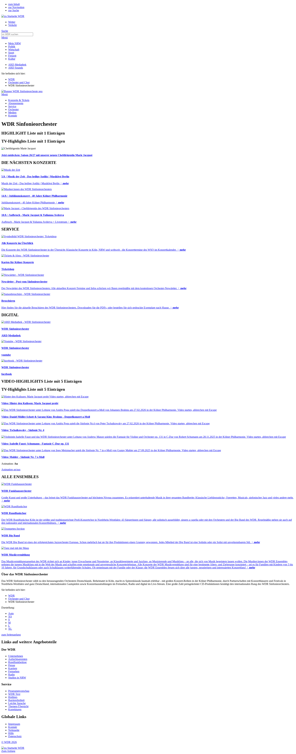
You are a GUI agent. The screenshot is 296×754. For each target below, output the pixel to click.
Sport (11, 52)
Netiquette (13, 730)
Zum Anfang (8, 751)
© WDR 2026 (9, 742)
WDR (11, 79)
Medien (12, 112)
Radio (11, 674)
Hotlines (12, 697)
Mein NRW (14, 43)
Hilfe (11, 733)
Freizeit (12, 55)
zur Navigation (16, 7)
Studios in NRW (17, 677)
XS (10, 616)
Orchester (13, 109)
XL (10, 628)
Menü (4, 37)
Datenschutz (15, 736)
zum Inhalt (14, 4)
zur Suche (13, 10)
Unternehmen (15, 656)
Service (12, 106)
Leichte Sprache (17, 703)
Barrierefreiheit (16, 700)
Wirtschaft (13, 49)
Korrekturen (14, 709)
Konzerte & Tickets (18, 100)
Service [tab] (6, 684)
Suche (4, 30)
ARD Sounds (15, 67)
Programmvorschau (18, 690)
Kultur (11, 58)
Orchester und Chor (19, 82)
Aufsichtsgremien (17, 659)
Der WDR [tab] (8, 649)
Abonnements (15, 103)
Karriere (12, 668)
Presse (11, 665)
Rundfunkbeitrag (17, 662)
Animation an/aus (10, 469)
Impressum (14, 724)
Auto (11, 613)
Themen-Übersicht (18, 706)
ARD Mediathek (17, 64)
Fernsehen (13, 671)
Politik (11, 46)
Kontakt (12, 115)
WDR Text (14, 694)
